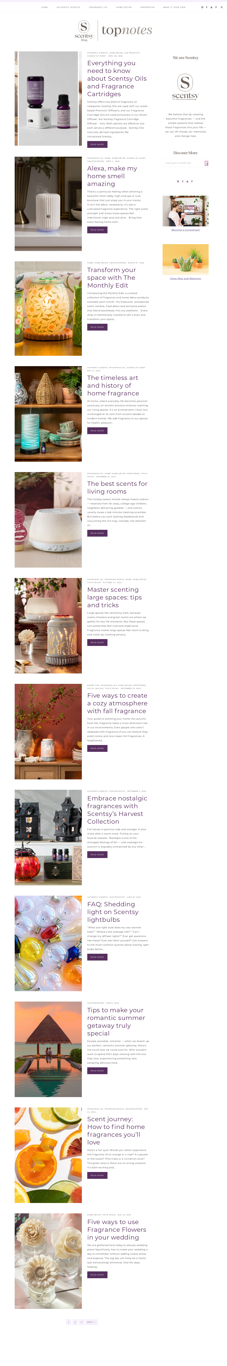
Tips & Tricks (94, 583)
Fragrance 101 (95, 158)
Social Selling (95, 688)
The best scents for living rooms (117, 487)
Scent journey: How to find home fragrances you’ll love (116, 1130)
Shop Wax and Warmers (185, 278)
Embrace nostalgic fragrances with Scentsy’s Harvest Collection (117, 809)
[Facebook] (208, 3)
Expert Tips (93, 685)
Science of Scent (96, 56)
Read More (97, 144)
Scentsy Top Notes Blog (113, 30)
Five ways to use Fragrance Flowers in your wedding (116, 1229)
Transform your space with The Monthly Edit (111, 277)
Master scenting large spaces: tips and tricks (114, 597)
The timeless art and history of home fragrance (113, 385)
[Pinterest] (217, 3)
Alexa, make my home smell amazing (112, 175)
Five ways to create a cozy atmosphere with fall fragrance (117, 703)
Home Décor (116, 53)
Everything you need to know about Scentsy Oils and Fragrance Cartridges (117, 78)
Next (91, 1322)
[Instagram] (203, 3)
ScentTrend (133, 474)
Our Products (132, 53)
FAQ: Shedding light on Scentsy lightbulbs (113, 911)
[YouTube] (212, 3)
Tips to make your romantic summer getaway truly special (116, 1021)
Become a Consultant (186, 229)
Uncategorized (95, 161)
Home (108, 158)
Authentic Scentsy (97, 53)
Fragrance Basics (114, 579)
